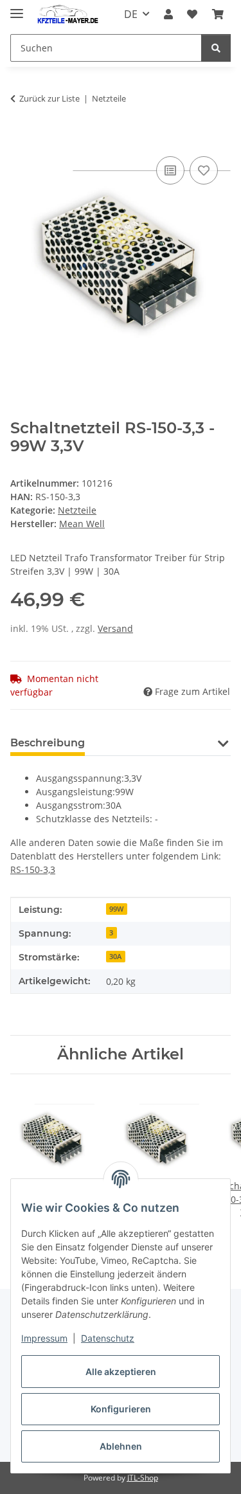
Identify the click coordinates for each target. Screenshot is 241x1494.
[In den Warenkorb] (20, 139)
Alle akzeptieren (120, 1371)
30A (115, 956)
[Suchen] (216, 48)
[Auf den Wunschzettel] (204, 170)
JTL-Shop (142, 1477)
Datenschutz (107, 1338)
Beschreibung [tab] (47, 743)
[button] (168, 14)
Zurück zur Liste (49, 98)
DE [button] (131, 14)
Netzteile (77, 510)
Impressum (44, 1338)
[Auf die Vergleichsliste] (170, 170)
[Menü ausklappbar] (16, 8)
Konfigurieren (121, 1408)
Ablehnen (121, 1446)
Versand (115, 628)
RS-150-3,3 (32, 869)
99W (116, 909)
